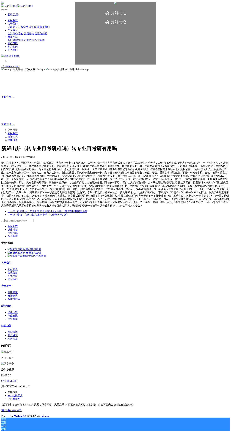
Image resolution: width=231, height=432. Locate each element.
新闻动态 (13, 136)
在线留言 (13, 272)
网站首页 (13, 133)
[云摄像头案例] (17, 252)
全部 (10, 33)
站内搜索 (13, 338)
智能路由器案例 (37, 256)
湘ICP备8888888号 (11, 410)
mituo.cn (45, 416)
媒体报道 (13, 140)
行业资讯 (13, 233)
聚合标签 (13, 335)
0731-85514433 (9, 381)
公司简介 (13, 269)
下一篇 (37, 214)
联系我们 (13, 279)
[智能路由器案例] (18, 256)
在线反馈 (13, 276)
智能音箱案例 (33, 249)
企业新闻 (13, 236)
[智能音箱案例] (17, 249)
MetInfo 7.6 (20, 416)
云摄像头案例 (33, 252)
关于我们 (6, 262)
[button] (7, 66)
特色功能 (6, 325)
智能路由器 (14, 299)
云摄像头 (13, 295)
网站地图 (13, 332)
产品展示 (6, 285)
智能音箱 (13, 292)
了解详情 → (7, 96)
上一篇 (47, 211)
